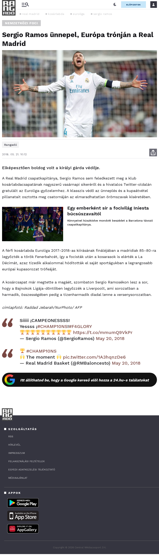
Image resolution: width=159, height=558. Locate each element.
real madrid (30, 14)
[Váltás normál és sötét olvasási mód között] (114, 4)
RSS (10, 436)
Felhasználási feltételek (26, 461)
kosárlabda (56, 14)
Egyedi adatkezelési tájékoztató (31, 469)
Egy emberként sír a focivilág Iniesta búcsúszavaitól (108, 210)
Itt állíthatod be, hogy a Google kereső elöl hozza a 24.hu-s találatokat (84, 380)
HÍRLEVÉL (14, 444)
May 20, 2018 (110, 338)
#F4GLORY (80, 326)
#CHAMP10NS (52, 326)
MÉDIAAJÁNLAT (17, 477)
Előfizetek (133, 5)
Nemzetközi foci (21, 23)
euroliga (78, 14)
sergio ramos (102, 14)
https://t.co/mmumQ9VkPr (102, 332)
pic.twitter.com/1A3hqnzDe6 (94, 357)
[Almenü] (25, 4)
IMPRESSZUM (16, 453)
